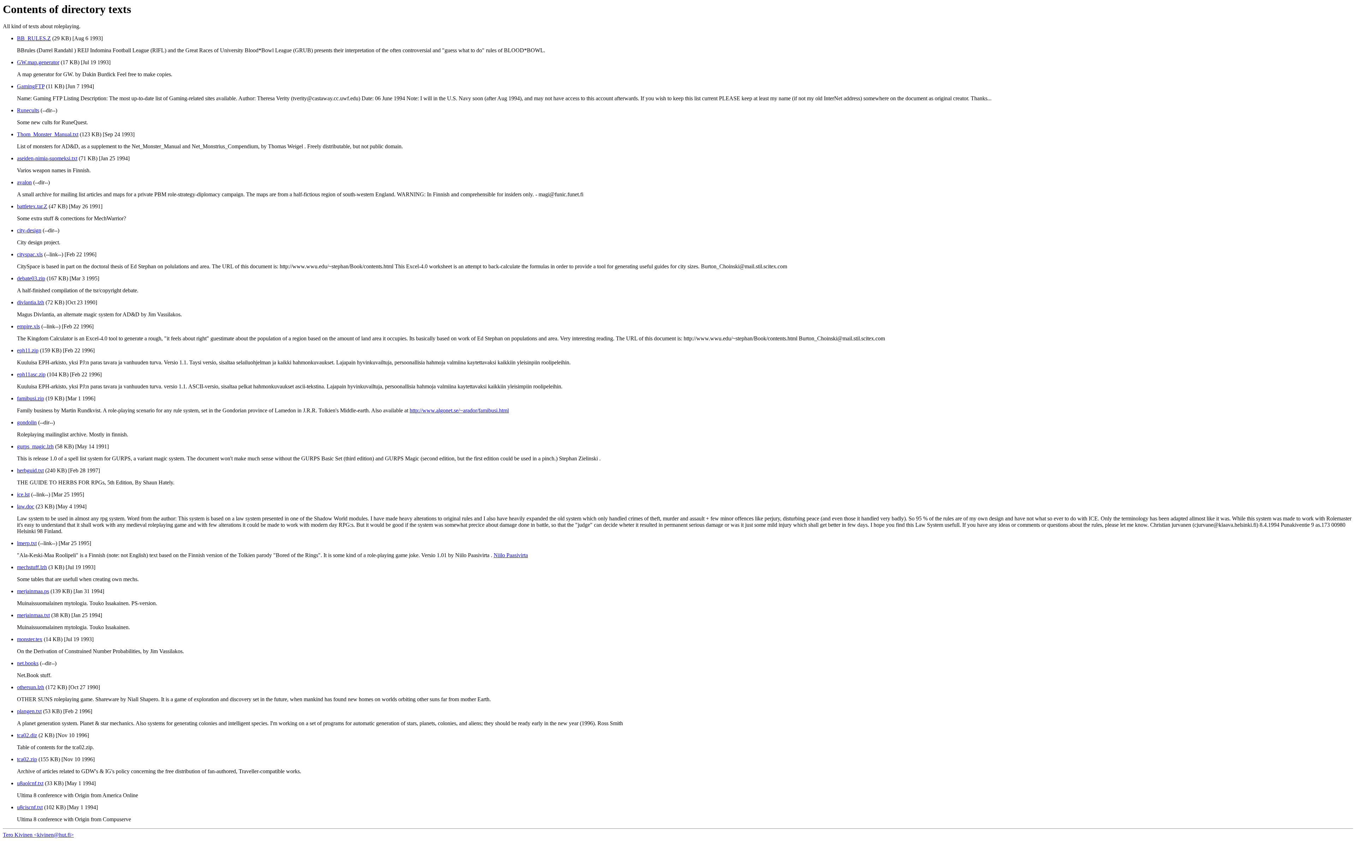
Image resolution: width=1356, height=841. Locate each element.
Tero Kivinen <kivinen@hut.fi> (38, 835)
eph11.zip (27, 350)
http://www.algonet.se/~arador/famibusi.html (459, 410)
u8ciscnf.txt (30, 807)
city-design (29, 230)
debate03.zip (31, 278)
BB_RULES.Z (34, 38)
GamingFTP (30, 86)
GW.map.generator (38, 62)
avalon (24, 182)
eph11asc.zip (31, 374)
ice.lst (23, 494)
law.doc (25, 506)
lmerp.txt (27, 543)
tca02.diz (27, 735)
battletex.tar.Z (32, 206)
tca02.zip (27, 759)
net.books (27, 663)
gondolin (27, 422)
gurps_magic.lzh (35, 446)
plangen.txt (29, 711)
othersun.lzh (30, 687)
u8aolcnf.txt (30, 783)
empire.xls (28, 326)
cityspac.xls (30, 254)
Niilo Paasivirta (511, 555)
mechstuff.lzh (32, 567)
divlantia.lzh (30, 302)
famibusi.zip (30, 398)
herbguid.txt (30, 470)
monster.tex (29, 639)
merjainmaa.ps (33, 591)
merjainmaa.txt (33, 615)
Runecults (28, 110)
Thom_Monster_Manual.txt (47, 134)
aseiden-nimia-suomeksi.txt (47, 158)
